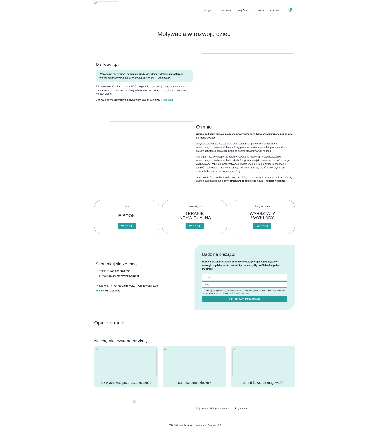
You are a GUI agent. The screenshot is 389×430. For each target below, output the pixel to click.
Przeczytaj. (167, 99)
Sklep (260, 10)
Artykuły (226, 10)
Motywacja (210, 10)
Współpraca (244, 10)
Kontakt (274, 10)
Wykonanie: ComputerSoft (208, 425)
